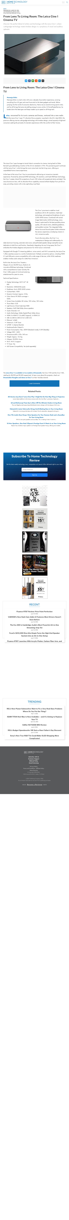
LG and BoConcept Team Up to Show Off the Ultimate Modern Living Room (36, 403)
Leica (7, 115)
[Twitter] (26, 80)
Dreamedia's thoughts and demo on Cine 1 (17, 377)
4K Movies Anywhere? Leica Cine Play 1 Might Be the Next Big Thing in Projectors (36, 397)
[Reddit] (36, 80)
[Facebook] (29, 80)
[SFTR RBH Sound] (34, 552)
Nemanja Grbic (12, 97)
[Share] (43, 80)
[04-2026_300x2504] (34, 598)
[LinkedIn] (39, 80)
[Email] (33, 80)
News (4, 8)
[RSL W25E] (34, 506)
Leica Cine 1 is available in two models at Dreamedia (24, 373)
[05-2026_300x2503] (34, 529)
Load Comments (34, 383)
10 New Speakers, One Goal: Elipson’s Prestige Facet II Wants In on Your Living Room (36, 423)
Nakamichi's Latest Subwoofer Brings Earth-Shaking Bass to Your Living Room (36, 409)
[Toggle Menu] (63, 2)
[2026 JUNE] (34, 575)
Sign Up (34, 475)
